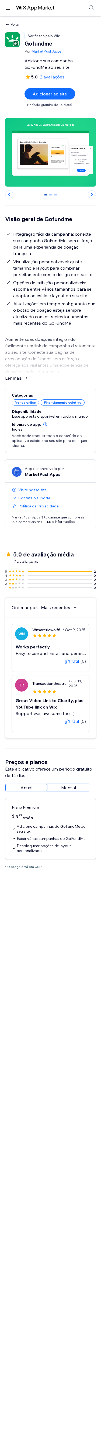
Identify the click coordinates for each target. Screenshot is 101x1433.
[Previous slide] (9, 194)
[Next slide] (92, 194)
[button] (45, 424)
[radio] (26, 787)
